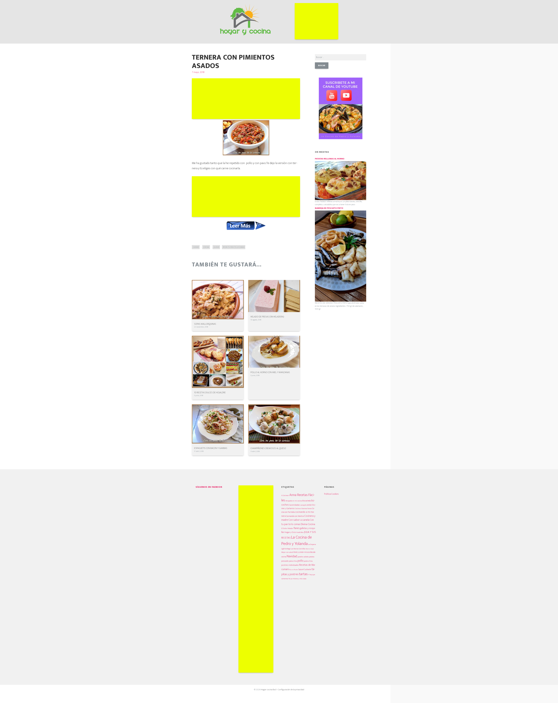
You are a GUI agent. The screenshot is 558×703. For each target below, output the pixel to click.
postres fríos (308, 561)
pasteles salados (303, 556)
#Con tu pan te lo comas (233, 247)
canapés (303, 505)
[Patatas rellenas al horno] (340, 180)
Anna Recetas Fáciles (298, 497)
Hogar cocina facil (268, 689)
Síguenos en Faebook (209, 487)
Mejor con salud (287, 552)
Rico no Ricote (293, 569)
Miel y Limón (298, 552)
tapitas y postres (298, 572)
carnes (196, 247)
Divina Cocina (308, 524)
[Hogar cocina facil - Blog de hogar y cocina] (245, 18)
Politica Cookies (331, 494)
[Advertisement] (316, 21)
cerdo (309, 505)
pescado (285, 561)
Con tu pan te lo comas (297, 522)
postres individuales (290, 565)
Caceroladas (294, 505)
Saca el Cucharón (304, 569)
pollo (300, 560)
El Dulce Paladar (287, 528)
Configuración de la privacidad (291, 689)
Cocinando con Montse (295, 516)
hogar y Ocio (290, 532)
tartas (303, 574)
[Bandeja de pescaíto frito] (340, 256)
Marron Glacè (310, 549)
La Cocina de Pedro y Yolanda (296, 540)
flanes (296, 528)
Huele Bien (300, 532)
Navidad (292, 556)
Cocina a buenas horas (303, 508)
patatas (311, 556)
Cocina (206, 247)
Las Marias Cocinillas (298, 548)
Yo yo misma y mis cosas (297, 578)
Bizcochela (306, 501)
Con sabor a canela (298, 520)
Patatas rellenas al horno (329, 159)
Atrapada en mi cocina (293, 500)
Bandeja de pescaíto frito (329, 208)
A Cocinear (285, 495)
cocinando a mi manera (297, 514)
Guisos (216, 247)
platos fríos (293, 561)
